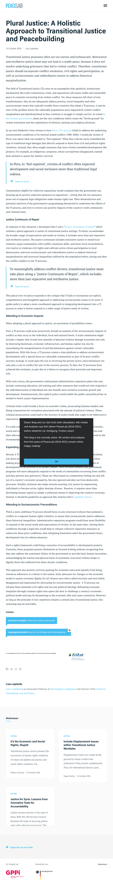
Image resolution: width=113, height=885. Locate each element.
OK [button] (56, 461)
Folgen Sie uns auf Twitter (21, 847)
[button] (24, 452)
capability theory (83, 497)
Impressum (102, 864)
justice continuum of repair (79, 226)
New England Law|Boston (63, 689)
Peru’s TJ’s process (62, 130)
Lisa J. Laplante (13, 689)
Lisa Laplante (31, 48)
